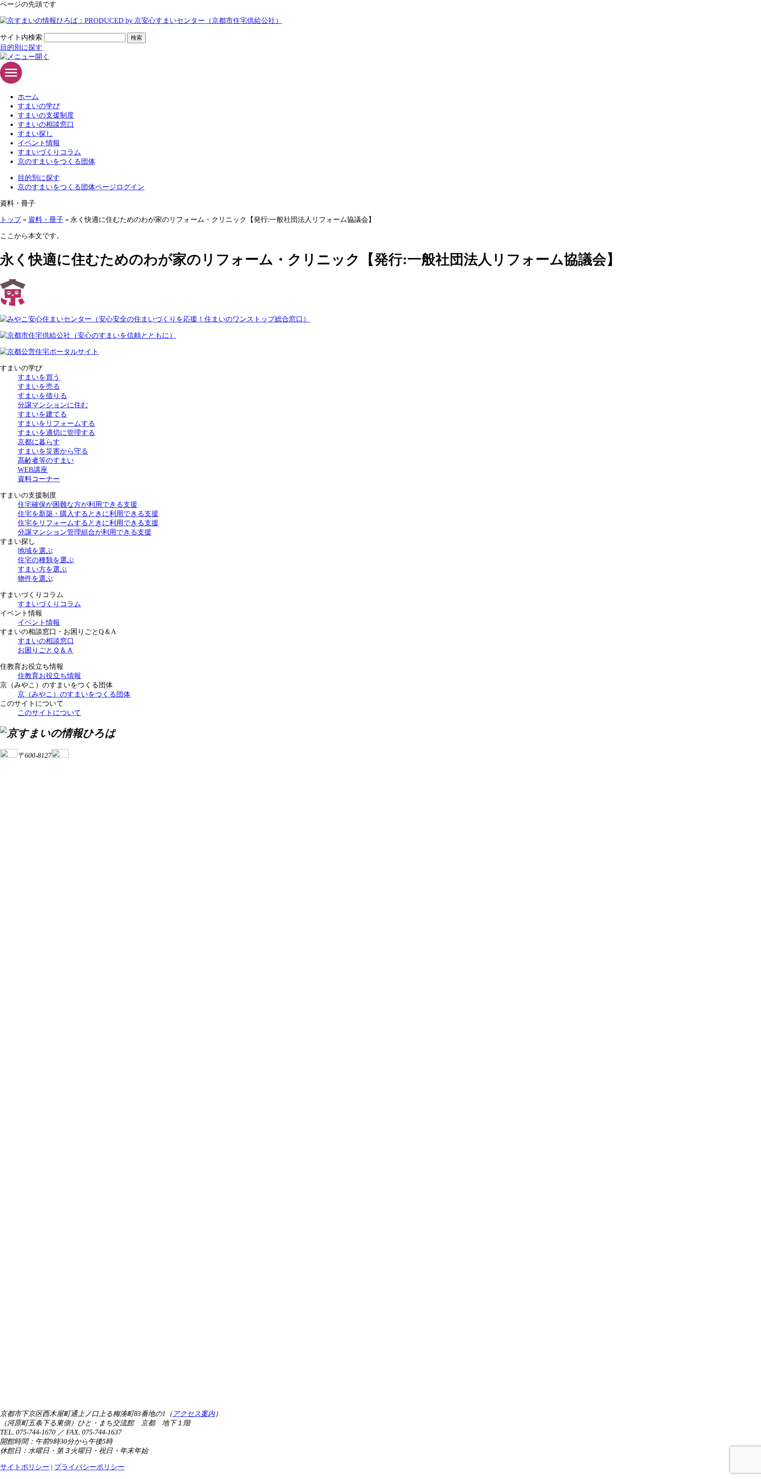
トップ (10, 219)
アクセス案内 (194, 1413)
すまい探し (35, 133)
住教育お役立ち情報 (49, 675)
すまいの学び (39, 106)
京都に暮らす (39, 442)
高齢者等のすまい (46, 460)
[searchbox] (85, 37)
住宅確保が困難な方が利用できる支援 (77, 504)
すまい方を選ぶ (42, 569)
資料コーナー (39, 479)
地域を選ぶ (35, 550)
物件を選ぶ (35, 578)
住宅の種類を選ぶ (46, 560)
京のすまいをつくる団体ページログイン (81, 187)
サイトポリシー (24, 1467)
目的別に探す (21, 47)
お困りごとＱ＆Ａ (46, 650)
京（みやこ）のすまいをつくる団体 (74, 694)
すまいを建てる (42, 414)
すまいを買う (39, 377)
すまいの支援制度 (46, 115)
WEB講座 (33, 469)
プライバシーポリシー (89, 1467)
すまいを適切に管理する (56, 432)
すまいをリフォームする (56, 423)
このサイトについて (49, 712)
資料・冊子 (45, 219)
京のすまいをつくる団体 (56, 161)
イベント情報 (39, 143)
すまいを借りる (42, 395)
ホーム (28, 96)
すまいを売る (39, 386)
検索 (136, 37)
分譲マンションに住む (53, 405)
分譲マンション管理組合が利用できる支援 (84, 532)
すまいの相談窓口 (46, 124)
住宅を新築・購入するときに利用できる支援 (88, 513)
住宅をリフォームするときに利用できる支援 (88, 523)
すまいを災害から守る (53, 451)
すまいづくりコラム (49, 152)
